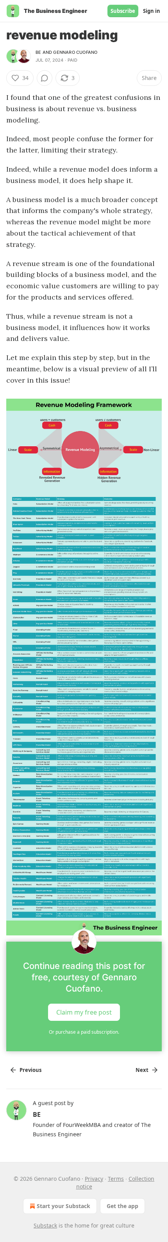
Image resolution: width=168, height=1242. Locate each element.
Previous (30, 1069)
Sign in (151, 10)
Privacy (94, 1178)
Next (142, 1069)
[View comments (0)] (44, 78)
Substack (45, 1225)
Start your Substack (63, 1206)
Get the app (122, 1206)
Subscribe (123, 10)
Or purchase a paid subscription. (84, 1032)
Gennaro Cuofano (75, 52)
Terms (116, 1178)
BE (38, 52)
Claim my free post (84, 1012)
